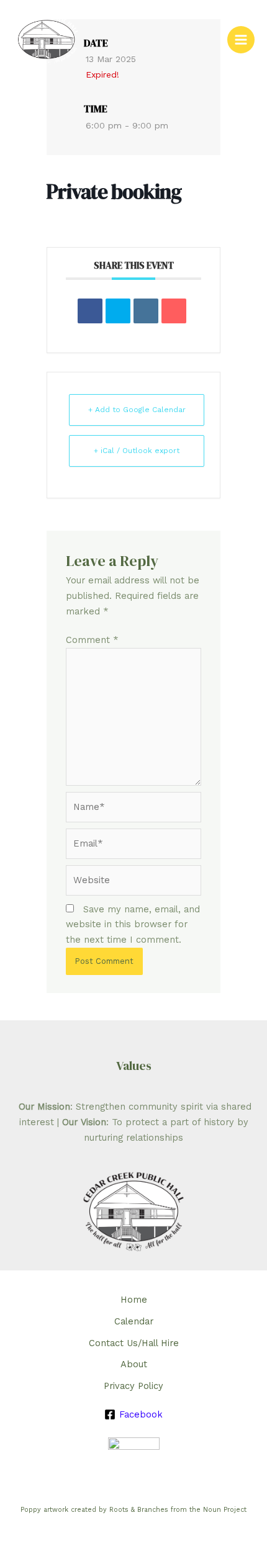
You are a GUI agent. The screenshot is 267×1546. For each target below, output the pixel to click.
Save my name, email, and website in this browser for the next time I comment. (133, 925)
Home (133, 1299)
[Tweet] (118, 311)
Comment (92, 639)
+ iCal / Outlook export (136, 450)
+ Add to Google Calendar (137, 409)
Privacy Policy (133, 1385)
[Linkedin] (146, 311)
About (133, 1364)
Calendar (133, 1321)
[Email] (173, 311)
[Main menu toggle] (241, 39)
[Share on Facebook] (90, 311)
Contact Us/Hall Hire (134, 1343)
